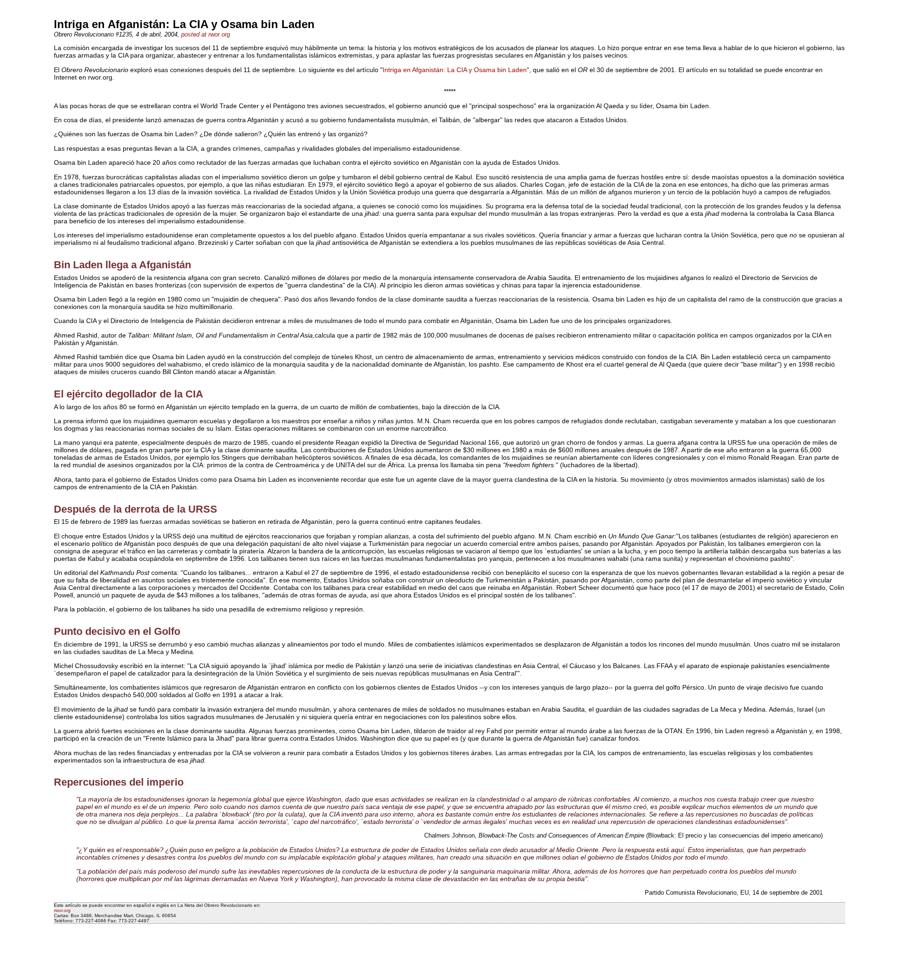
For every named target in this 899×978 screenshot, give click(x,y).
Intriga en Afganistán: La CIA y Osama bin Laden (455, 70)
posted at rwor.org (205, 34)
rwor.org (62, 910)
